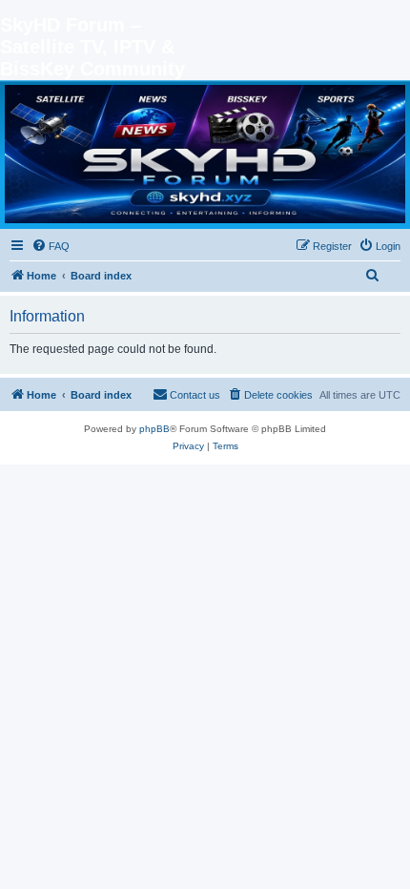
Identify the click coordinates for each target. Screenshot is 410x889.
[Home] (205, 154)
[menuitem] (50, 246)
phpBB (154, 429)
